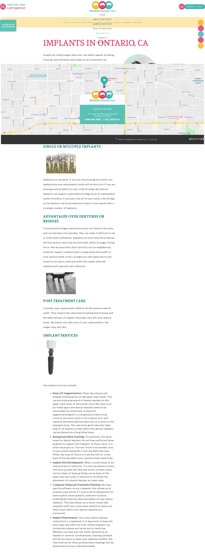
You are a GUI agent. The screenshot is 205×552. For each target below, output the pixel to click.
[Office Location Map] (102, 83)
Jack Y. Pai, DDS (102, 109)
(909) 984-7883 (16, 5)
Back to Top (196, 139)
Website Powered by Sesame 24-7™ (133, 139)
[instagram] (201, 46)
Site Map (153, 139)
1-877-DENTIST (16, 8)
